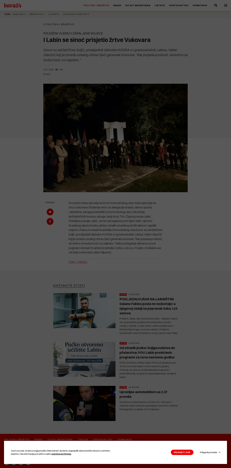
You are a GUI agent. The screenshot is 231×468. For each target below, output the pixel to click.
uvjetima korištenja (61, 454)
